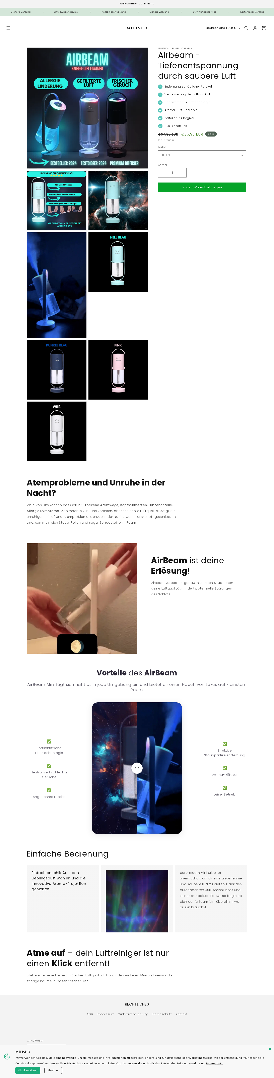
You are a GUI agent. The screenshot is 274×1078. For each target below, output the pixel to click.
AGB (90, 1014)
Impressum (105, 1014)
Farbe (162, 147)
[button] (8, 28)
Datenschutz (162, 1014)
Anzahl (162, 165)
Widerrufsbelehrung (133, 1014)
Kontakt (181, 1014)
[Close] (270, 1049)
